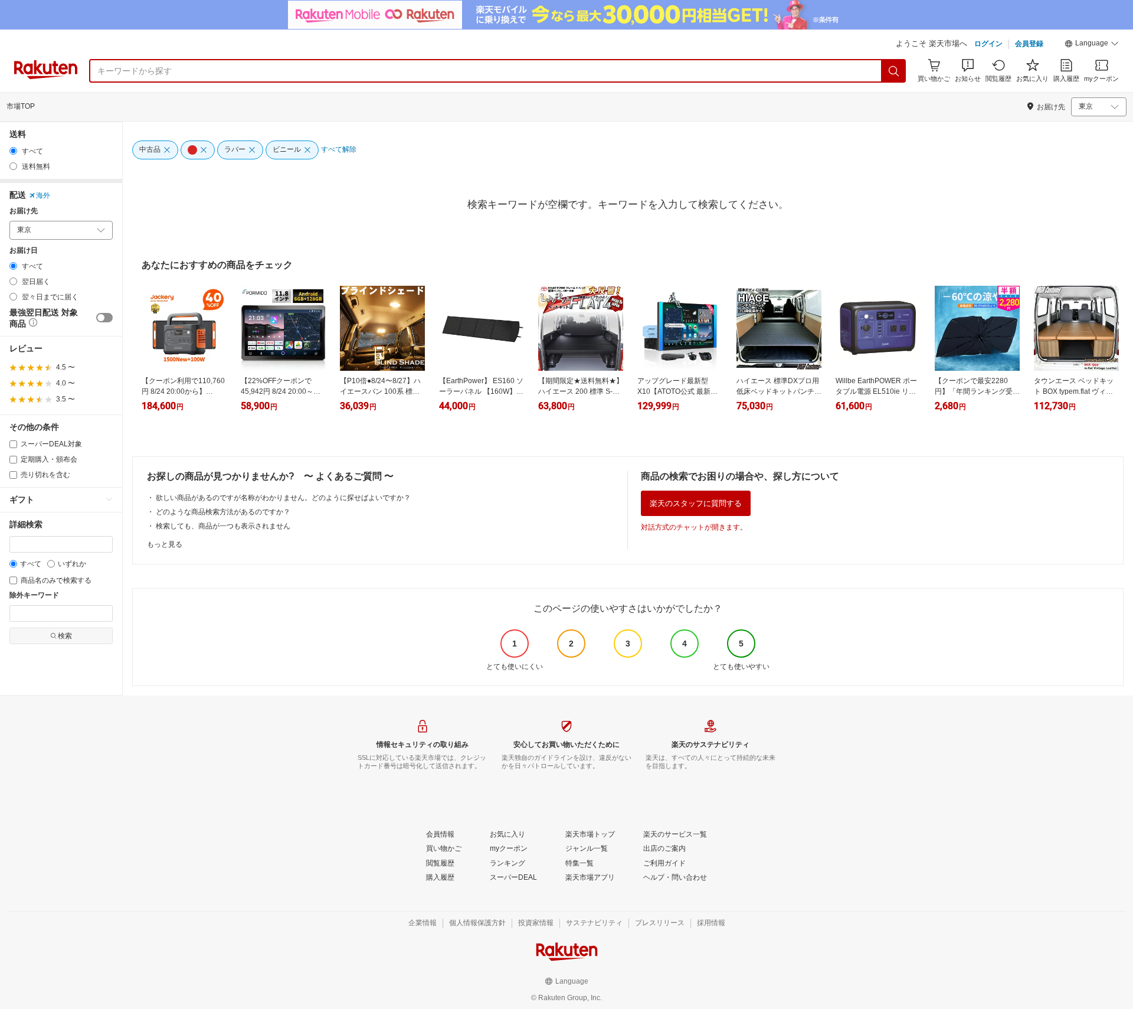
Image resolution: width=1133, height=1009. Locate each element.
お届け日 (23, 250)
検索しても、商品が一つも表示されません (223, 526)
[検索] (894, 71)
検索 (65, 636)
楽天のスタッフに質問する (696, 503)
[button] (1092, 45)
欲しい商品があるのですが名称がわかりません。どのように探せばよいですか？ (283, 498)
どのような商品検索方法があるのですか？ (223, 512)
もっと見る (164, 544)
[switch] (104, 317)
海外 (43, 195)
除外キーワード (34, 595)
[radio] (13, 151)
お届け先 (23, 211)
